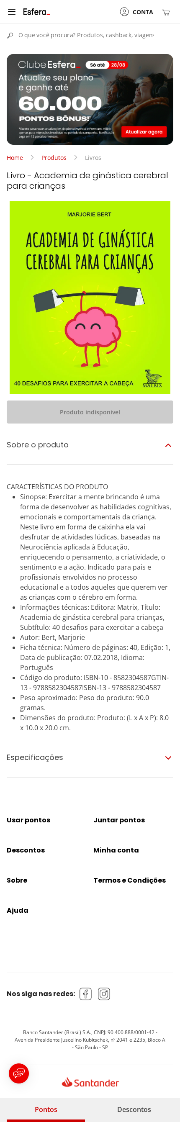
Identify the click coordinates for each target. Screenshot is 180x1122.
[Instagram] (104, 993)
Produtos (54, 158)
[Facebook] (85, 993)
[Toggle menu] (12, 12)
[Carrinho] (167, 12)
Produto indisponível (90, 412)
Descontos (134, 1109)
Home (15, 158)
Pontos (46, 1109)
